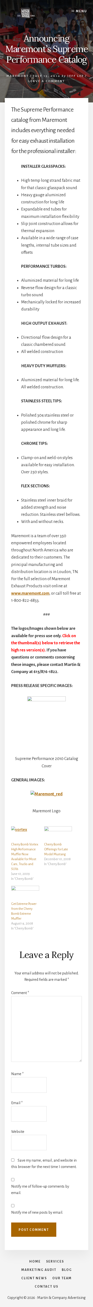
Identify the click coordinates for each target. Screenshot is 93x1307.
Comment (20, 993)
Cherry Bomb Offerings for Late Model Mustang (56, 849)
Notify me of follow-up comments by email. (40, 1189)
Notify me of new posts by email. (37, 1212)
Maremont (17, 76)
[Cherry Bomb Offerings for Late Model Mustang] (58, 834)
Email (17, 1103)
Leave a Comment (46, 81)
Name (17, 1074)
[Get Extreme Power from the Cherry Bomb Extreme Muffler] (25, 893)
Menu (81, 11)
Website (17, 1132)
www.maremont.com (30, 593)
